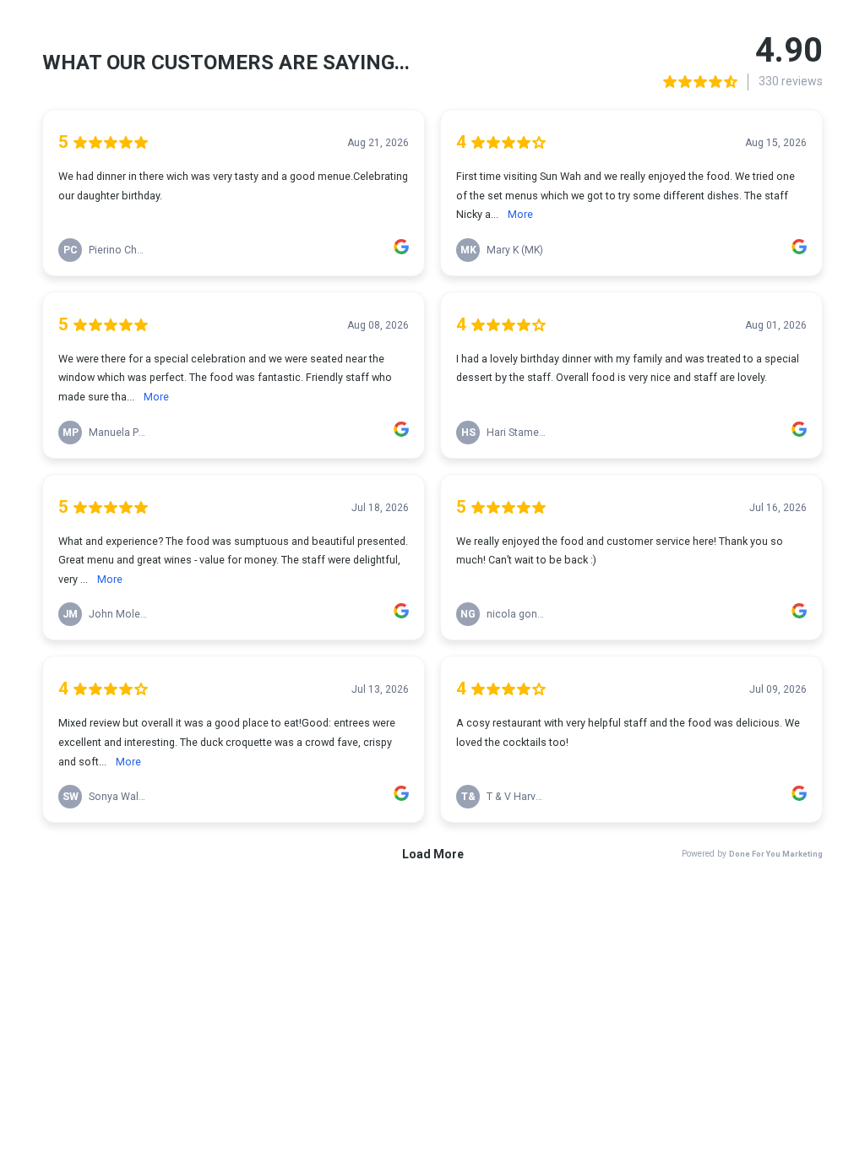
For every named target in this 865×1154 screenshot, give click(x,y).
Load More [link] (433, 854)
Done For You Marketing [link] (776, 853)
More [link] (520, 214)
